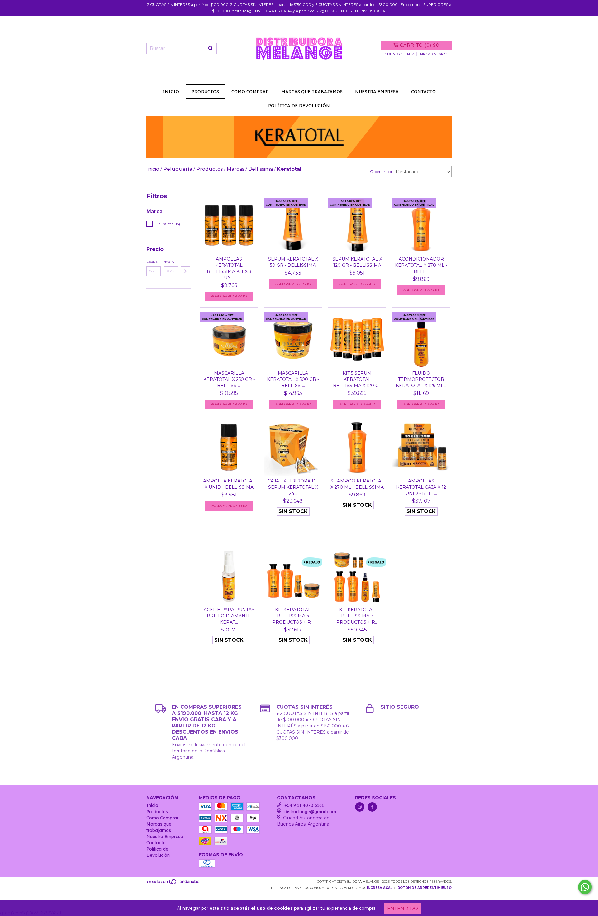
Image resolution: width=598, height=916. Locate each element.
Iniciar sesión (433, 54)
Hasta (169, 262)
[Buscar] (210, 48)
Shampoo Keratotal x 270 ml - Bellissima (357, 484)
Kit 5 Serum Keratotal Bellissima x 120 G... (357, 379)
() (419, 45)
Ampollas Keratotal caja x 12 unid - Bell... (421, 487)
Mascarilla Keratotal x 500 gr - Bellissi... (293, 379)
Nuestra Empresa (377, 91)
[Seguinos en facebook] (372, 807)
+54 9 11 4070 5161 (304, 805)
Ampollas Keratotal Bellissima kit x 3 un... (229, 268)
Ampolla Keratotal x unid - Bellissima (229, 484)
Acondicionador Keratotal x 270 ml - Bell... (421, 265)
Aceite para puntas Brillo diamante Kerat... (229, 616)
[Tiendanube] (173, 884)
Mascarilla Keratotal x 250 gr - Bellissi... (229, 379)
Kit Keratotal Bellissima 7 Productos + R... (357, 616)
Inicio (171, 91)
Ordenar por (381, 171)
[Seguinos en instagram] (359, 807)
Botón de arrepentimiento (424, 888)
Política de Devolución (299, 105)
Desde (152, 262)
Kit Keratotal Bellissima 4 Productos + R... (293, 616)
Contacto (423, 91)
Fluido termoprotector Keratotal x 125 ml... (421, 379)
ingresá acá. (379, 888)
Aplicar (185, 271)
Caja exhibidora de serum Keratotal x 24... (293, 487)
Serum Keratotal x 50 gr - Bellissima (293, 262)
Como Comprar (250, 91)
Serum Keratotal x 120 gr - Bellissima (357, 262)
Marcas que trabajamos (312, 91)
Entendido (402, 908)
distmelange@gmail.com (310, 811)
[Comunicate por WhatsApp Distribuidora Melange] (585, 887)
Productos (205, 91)
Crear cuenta (399, 54)
